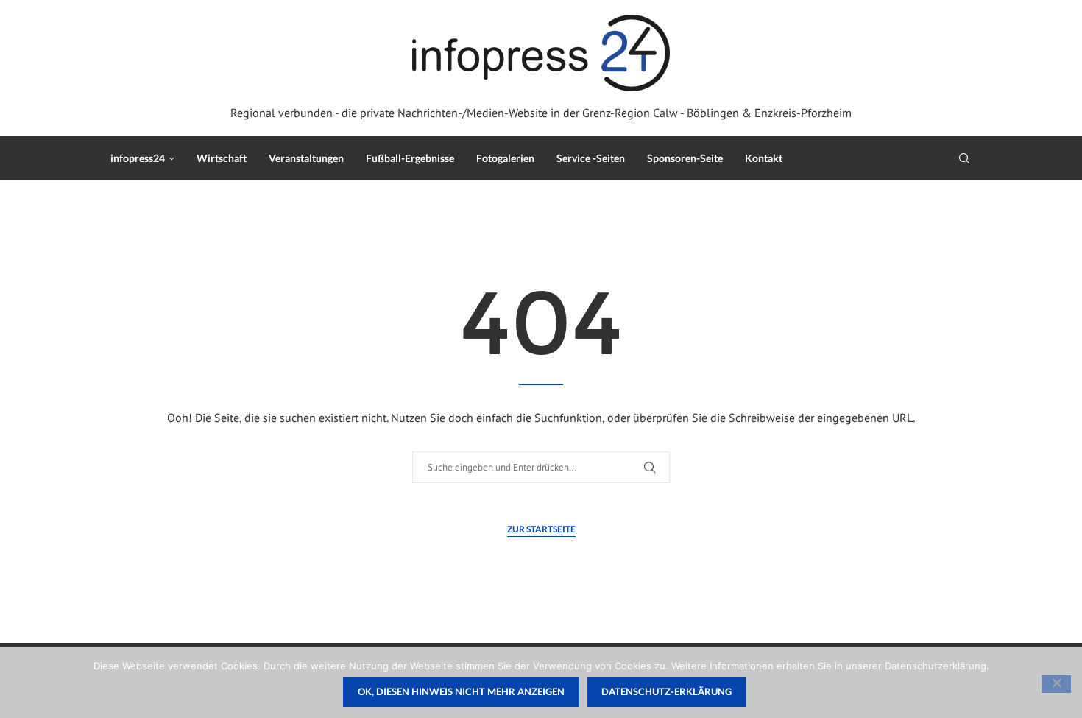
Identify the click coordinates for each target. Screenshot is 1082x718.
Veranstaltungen (306, 158)
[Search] (964, 158)
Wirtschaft (222, 158)
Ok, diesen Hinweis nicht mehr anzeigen (461, 691)
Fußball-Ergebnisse (410, 158)
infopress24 (137, 158)
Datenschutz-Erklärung (666, 691)
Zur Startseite (541, 529)
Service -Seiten (590, 158)
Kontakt (763, 158)
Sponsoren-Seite (685, 158)
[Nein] (1056, 684)
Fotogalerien (505, 158)
